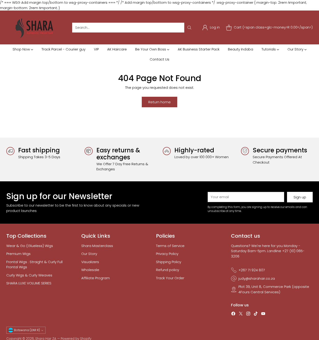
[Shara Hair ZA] (35, 27)
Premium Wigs (18, 253)
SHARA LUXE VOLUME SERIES (28, 283)
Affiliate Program (95, 278)
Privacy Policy (167, 253)
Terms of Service (170, 245)
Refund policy (167, 269)
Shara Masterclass (97, 245)
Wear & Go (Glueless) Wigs (29, 245)
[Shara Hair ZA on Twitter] (241, 314)
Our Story (89, 253)
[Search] (189, 27)
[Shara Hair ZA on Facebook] (233, 314)
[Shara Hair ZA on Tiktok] (256, 314)
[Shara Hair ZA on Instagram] (248, 314)
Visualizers (90, 261)
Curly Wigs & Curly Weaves (29, 275)
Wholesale (90, 269)
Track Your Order (170, 278)
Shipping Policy (168, 261)
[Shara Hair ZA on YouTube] (263, 314)
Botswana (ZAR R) (27, 330)
